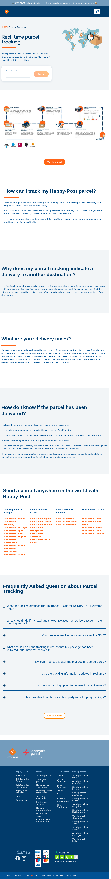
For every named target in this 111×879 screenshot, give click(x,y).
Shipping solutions (41, 797)
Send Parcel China (91, 530)
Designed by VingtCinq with (19, 875)
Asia (59, 794)
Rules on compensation (43, 808)
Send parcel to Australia (80, 793)
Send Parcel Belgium (15, 536)
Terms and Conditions (55, 875)
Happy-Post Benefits (21, 791)
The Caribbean (62, 806)
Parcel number (13, 71)
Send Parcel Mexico (66, 524)
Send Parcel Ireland (14, 546)
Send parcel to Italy (80, 839)
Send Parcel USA (65, 518)
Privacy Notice (70, 875)
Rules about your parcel (42, 785)
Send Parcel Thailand (93, 533)
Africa (60, 790)
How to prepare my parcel (44, 791)
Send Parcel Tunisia (40, 521)
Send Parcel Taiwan (92, 527)
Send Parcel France (14, 518)
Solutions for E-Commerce (23, 780)
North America (61, 780)
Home (5, 27)
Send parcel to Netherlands (80, 811)
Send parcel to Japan (80, 822)
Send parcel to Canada (80, 782)
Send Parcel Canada (66, 521)
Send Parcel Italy (13, 533)
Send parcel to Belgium (80, 805)
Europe (60, 775)
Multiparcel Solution (42, 803)
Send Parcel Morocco (41, 524)
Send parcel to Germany (80, 816)
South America (61, 785)
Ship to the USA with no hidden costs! (51, 3)
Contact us (21, 800)
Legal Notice (40, 875)
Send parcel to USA (80, 776)
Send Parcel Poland (14, 555)
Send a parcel (43, 775)
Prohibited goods (41, 814)
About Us (20, 775)
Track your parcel (41, 780)
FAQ (17, 796)
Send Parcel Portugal (15, 527)
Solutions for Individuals (22, 785)
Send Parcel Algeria (40, 518)
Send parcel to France (80, 799)
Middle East (63, 801)
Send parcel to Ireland (80, 788)
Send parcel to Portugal (80, 834)
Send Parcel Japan (92, 518)
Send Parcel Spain (14, 530)
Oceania (61, 797)
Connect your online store (43, 820)
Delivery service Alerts (83, 3)
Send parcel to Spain (80, 828)
